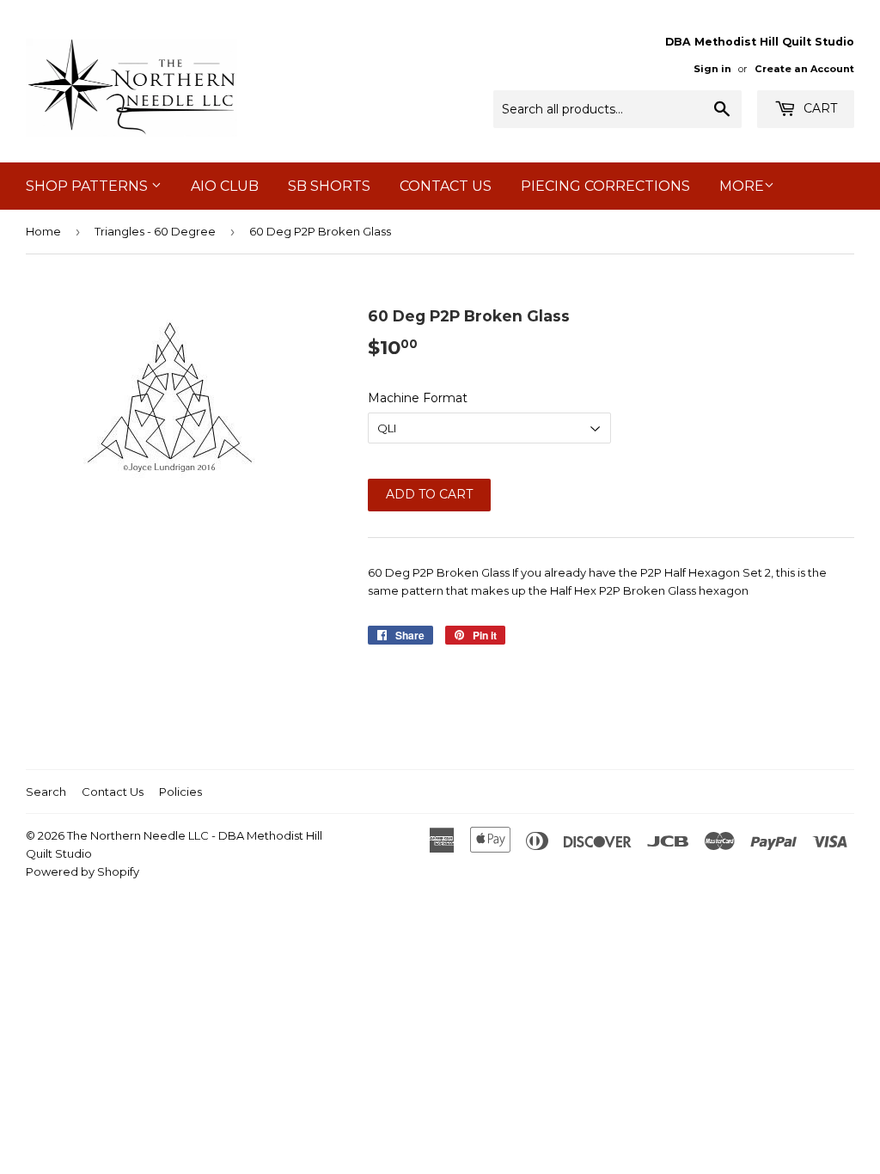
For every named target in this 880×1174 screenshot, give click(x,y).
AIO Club (225, 186)
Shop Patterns (88, 186)
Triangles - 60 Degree (155, 231)
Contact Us (446, 186)
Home (43, 231)
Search (46, 791)
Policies (180, 791)
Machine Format (418, 398)
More (741, 186)
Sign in (712, 69)
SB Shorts (329, 186)
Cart (818, 108)
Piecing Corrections (605, 186)
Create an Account (804, 69)
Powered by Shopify (82, 871)
